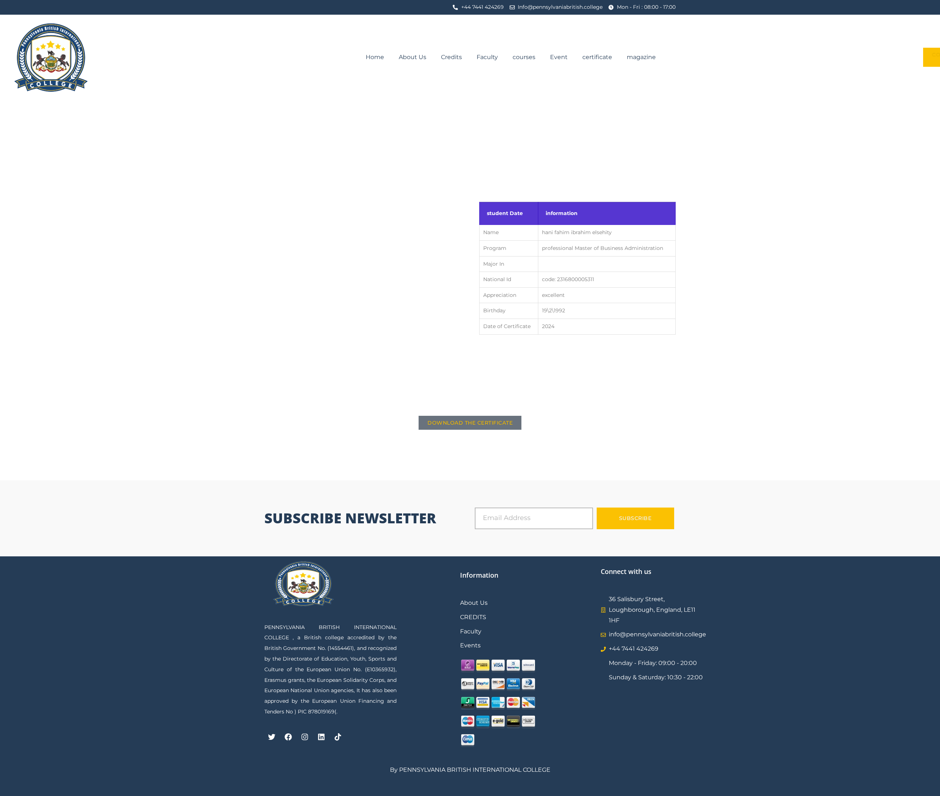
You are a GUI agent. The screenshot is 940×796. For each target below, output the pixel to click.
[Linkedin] (321, 737)
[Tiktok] (337, 737)
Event (559, 57)
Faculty (487, 57)
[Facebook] (288, 737)
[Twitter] (271, 737)
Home (375, 57)
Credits (451, 57)
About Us (412, 57)
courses (524, 57)
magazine (641, 57)
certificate (597, 57)
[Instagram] (304, 737)
